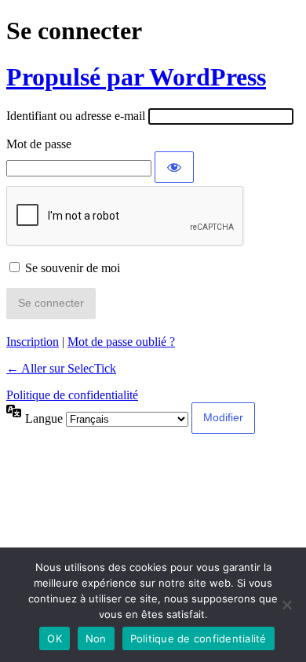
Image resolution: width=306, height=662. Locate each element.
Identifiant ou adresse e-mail (75, 115)
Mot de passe (38, 144)
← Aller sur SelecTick (61, 368)
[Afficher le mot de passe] (174, 167)
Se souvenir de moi (72, 268)
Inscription (32, 341)
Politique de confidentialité (72, 395)
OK (54, 638)
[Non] (286, 605)
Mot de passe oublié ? (121, 341)
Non (96, 638)
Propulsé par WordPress (136, 77)
